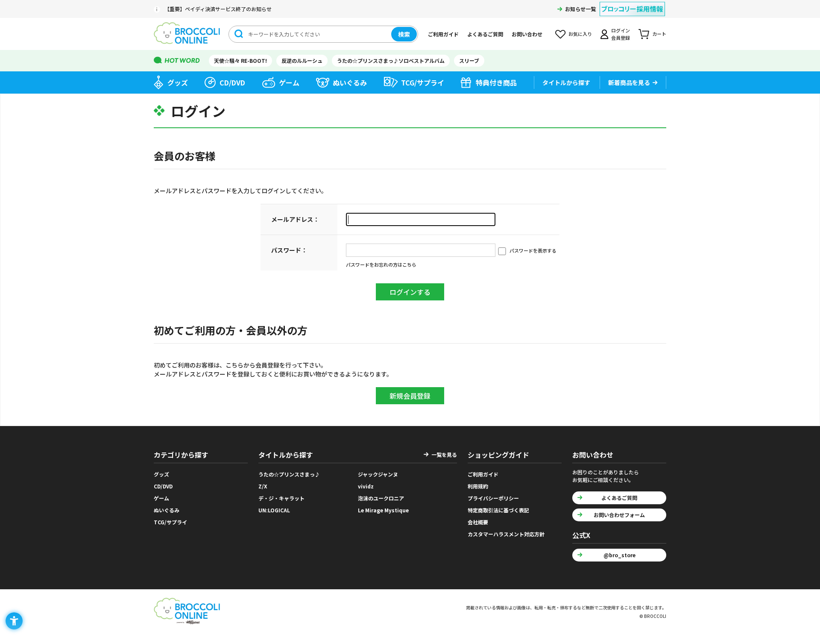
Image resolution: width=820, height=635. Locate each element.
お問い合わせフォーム (619, 514)
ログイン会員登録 (620, 34)
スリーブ (469, 60)
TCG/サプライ (422, 82)
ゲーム (289, 82)
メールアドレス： (295, 219)
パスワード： (289, 250)
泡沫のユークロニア (381, 498)
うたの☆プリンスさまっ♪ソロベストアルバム (391, 60)
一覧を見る (444, 454)
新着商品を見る (629, 82)
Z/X (262, 486)
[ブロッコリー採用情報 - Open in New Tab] (632, 3)
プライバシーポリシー (493, 498)
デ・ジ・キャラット (281, 498)
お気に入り (580, 33)
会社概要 (478, 522)
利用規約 (478, 486)
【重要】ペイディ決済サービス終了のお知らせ (218, 8)
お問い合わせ (527, 34)
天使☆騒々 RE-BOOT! (240, 60)
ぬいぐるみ (350, 82)
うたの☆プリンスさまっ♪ (289, 474)
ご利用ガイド (443, 34)
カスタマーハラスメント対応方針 (506, 534)
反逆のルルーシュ (301, 60)
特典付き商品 (496, 82)
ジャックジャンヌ (378, 474)
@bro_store (619, 555)
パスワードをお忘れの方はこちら (381, 264)
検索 (404, 34)
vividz (366, 486)
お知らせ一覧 (580, 8)
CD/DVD (232, 82)
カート (659, 33)
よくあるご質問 (485, 34)
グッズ (177, 82)
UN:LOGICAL (274, 510)
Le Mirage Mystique (383, 510)
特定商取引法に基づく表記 (498, 510)
